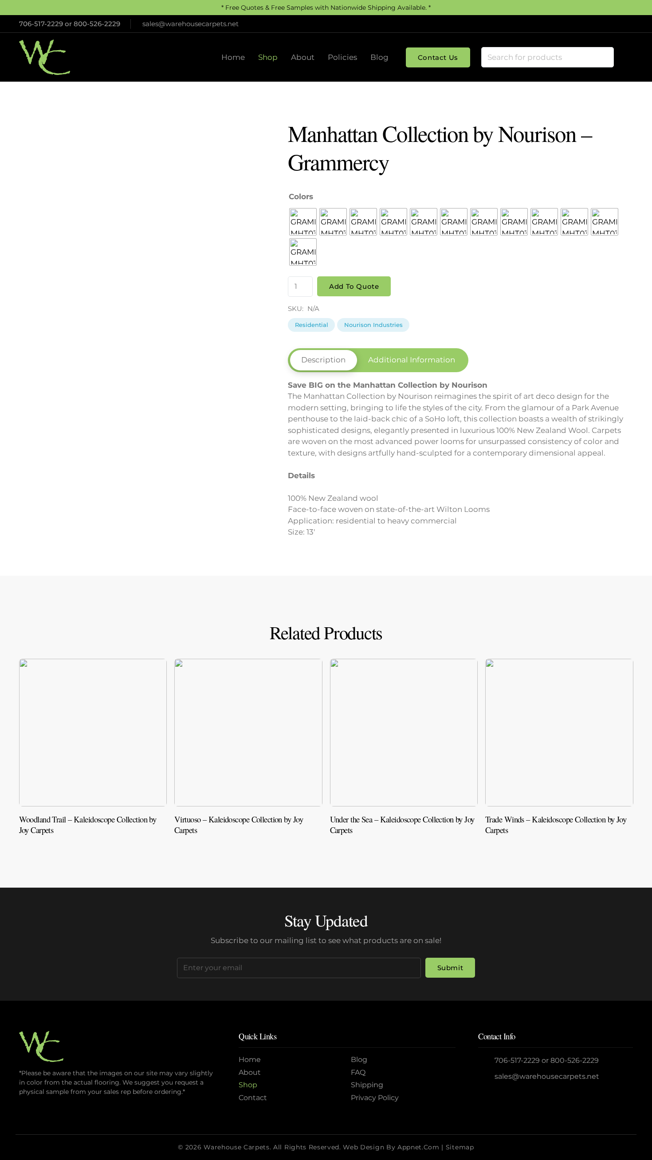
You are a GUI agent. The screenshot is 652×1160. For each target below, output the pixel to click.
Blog (359, 1059)
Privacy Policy (375, 1097)
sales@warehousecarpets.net (547, 1076)
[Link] (93, 750)
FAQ (358, 1072)
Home (250, 1059)
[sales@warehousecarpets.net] (486, 1077)
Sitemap (460, 1147)
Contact (253, 1097)
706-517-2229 (41, 24)
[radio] (303, 221)
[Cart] (623, 57)
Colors (301, 196)
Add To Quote (354, 286)
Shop (248, 1085)
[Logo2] (44, 57)
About (250, 1072)
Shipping (367, 1085)
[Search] (603, 57)
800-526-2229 (97, 24)
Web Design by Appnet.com (391, 1147)
